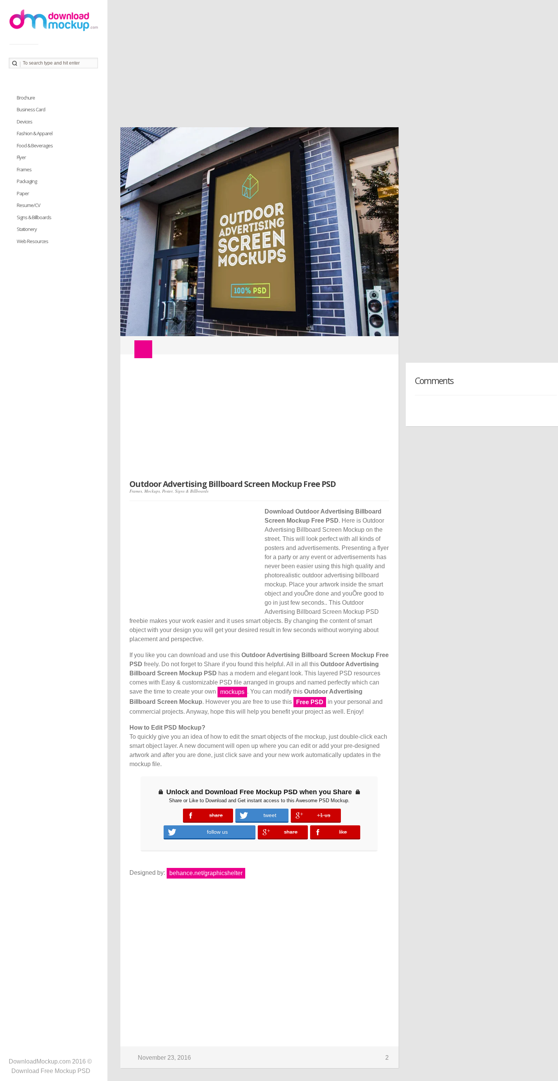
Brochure (26, 97)
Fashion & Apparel (34, 133)
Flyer (21, 157)
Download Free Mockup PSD (50, 1071)
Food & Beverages (35, 145)
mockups (232, 692)
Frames (135, 491)
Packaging (27, 181)
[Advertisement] (332, 66)
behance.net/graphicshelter (206, 873)
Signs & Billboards (191, 491)
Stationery (27, 229)
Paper (23, 193)
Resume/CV (28, 205)
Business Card (31, 109)
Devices (24, 121)
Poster (167, 491)
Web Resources (32, 241)
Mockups (152, 491)
